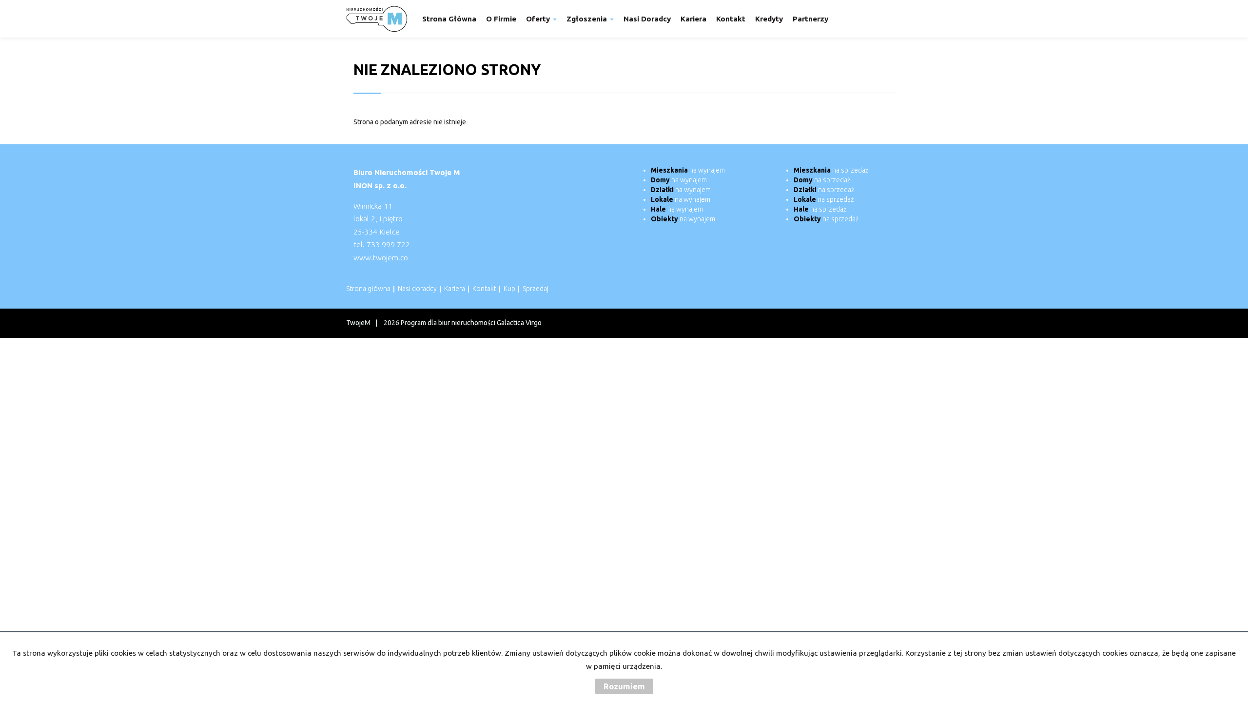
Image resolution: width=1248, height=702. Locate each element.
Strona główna (449, 19)
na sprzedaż (831, 170)
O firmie (501, 19)
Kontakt (730, 19)
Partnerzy (810, 19)
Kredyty (769, 19)
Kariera (693, 19)
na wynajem (688, 170)
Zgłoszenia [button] (587, 19)
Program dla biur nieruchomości (449, 323)
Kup (509, 288)
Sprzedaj (535, 288)
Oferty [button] (539, 19)
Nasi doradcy (647, 19)
